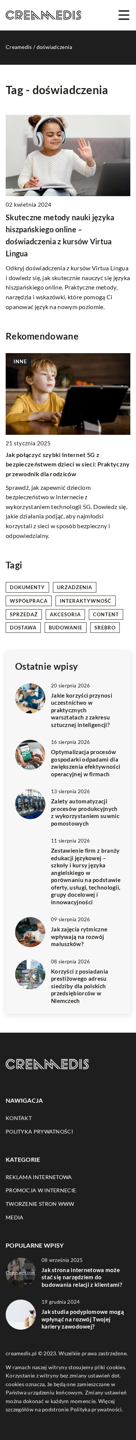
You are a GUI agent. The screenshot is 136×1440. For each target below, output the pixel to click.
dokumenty (27, 587)
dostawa (23, 628)
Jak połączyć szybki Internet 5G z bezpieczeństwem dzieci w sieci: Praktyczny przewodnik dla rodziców (68, 464)
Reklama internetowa (39, 1177)
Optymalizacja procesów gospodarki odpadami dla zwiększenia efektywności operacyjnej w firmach (85, 762)
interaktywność (85, 601)
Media (15, 1217)
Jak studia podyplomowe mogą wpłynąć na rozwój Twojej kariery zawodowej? (83, 1319)
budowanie (65, 628)
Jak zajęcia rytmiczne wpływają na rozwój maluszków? (79, 936)
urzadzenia (74, 587)
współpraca (29, 601)
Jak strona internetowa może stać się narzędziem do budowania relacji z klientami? (82, 1277)
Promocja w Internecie (41, 1190)
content (106, 614)
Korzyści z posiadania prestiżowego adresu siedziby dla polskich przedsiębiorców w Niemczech (79, 986)
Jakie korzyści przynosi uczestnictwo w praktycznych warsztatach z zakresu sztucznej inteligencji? (81, 710)
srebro (105, 628)
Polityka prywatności (39, 1131)
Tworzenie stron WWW (40, 1204)
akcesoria (65, 614)
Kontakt (19, 1118)
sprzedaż (24, 614)
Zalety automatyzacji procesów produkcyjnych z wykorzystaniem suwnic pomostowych (85, 812)
